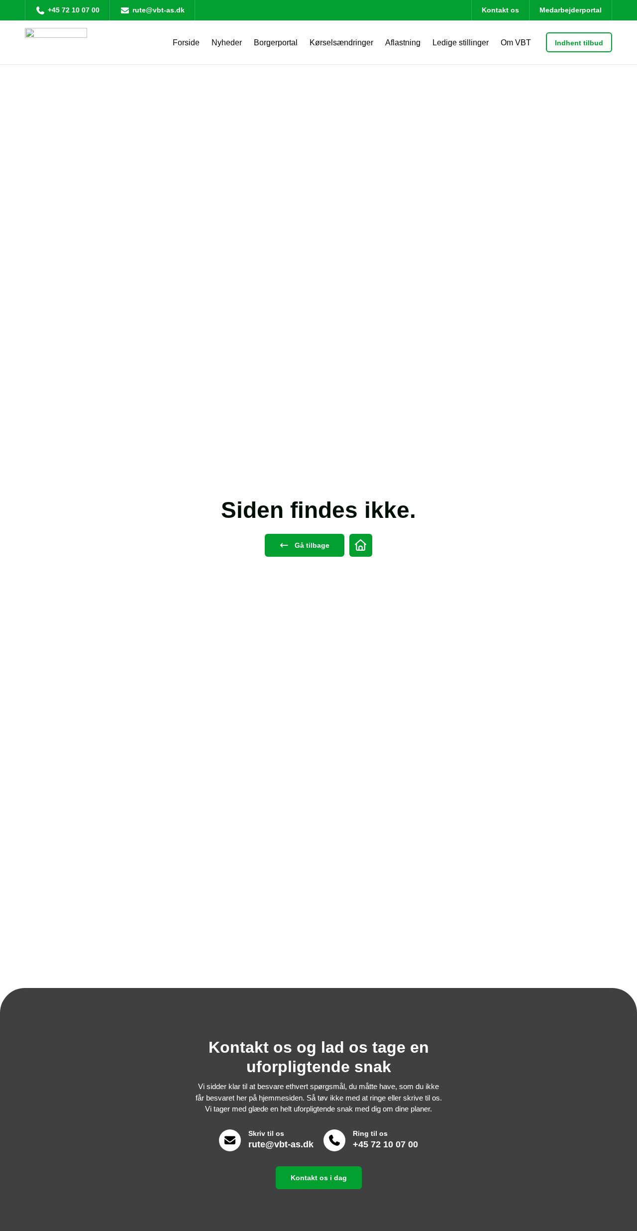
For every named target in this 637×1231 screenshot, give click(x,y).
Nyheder (227, 42)
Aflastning (403, 42)
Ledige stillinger (460, 42)
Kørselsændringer (341, 42)
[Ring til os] (334, 1140)
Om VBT (516, 42)
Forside (186, 42)
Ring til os (370, 1133)
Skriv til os (266, 1133)
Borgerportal (276, 42)
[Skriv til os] (230, 1140)
